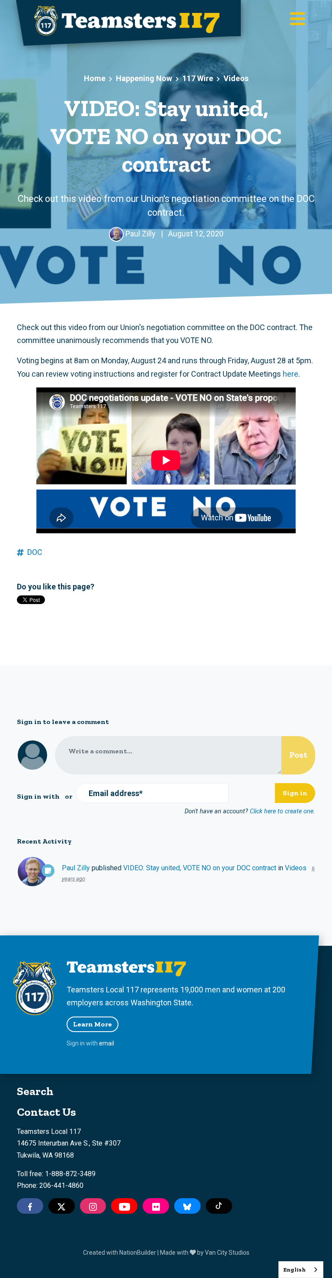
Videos (236, 78)
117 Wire (197, 78)
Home (94, 78)
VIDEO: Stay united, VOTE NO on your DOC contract (199, 868)
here (290, 373)
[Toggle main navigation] (297, 19)
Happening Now (144, 78)
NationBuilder (137, 1252)
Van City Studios (227, 1252)
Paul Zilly (76, 868)
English (294, 1269)
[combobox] (300, 1269)
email (106, 1043)
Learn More (92, 1024)
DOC (34, 552)
